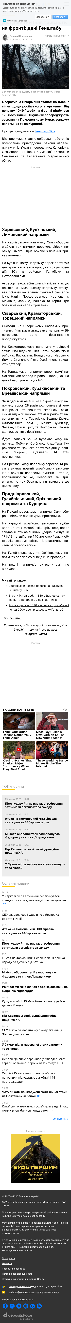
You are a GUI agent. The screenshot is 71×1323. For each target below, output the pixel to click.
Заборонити (43, 16)
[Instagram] (25, 1306)
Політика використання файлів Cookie (23, 1279)
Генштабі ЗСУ (45, 131)
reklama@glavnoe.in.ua (21, 1292)
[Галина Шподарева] (5, 39)
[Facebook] (5, 1306)
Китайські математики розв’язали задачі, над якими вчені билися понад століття (35, 1106)
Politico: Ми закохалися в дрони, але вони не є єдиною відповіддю (35, 987)
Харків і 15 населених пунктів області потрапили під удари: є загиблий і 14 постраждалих (29, 1075)
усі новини (60, 1118)
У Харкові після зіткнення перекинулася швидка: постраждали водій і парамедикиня (34, 896)
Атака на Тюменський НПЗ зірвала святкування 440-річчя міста (28, 929)
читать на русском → (57, 35)
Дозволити (60, 16)
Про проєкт (8, 1258)
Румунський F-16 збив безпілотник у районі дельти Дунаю (33, 1001)
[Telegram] (18, 1306)
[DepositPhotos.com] (18, 1317)
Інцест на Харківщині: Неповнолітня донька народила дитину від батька (33, 958)
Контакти (7, 1263)
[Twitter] (12, 1306)
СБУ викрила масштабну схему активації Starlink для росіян (32, 1030)
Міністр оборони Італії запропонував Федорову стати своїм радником (29, 972)
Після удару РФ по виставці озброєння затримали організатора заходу (31, 943)
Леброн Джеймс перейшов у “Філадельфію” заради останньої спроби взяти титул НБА (33, 1059)
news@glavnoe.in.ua (20, 1286)
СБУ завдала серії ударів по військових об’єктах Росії (30, 914)
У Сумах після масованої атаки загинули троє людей (32, 1044)
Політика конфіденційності (17, 1273)
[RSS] (39, 1306)
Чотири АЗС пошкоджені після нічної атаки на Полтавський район (34, 1092)
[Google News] (32, 1306)
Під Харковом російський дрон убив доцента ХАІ (29, 1015)
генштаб (15, 618)
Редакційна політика (13, 1268)
